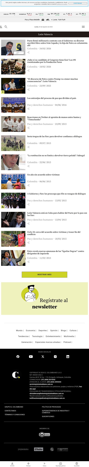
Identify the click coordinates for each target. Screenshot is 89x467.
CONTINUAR (78, 3)
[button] (28, 52)
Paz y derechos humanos (40, 105)
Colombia (32, 48)
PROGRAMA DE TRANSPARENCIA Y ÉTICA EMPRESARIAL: (50, 391)
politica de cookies (62, 4)
